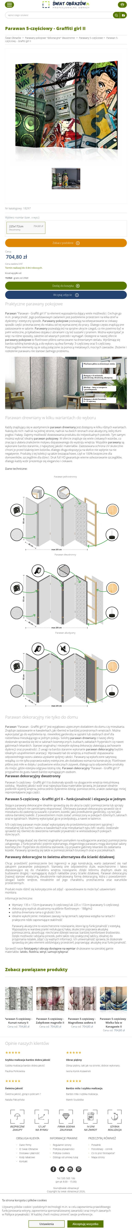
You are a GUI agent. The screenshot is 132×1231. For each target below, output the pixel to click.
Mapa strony (98, 1157)
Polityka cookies (61, 1153)
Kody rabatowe (27, 1157)
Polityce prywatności (17, 1214)
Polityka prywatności (63, 1149)
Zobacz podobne (63, 243)
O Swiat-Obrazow (28, 1149)
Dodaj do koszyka (63, 286)
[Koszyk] (122, 5)
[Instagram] (70, 1170)
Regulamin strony (62, 1144)
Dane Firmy (25, 1144)
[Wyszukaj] (116, 15)
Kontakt (23, 1161)
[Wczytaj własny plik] (123, 15)
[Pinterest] (79, 1170)
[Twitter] (62, 1170)
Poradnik (96, 1144)
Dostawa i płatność (29, 1153)
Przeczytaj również (102, 1138)
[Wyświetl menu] (9, 5)
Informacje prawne (64, 1138)
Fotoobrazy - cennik (101, 1149)
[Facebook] (53, 1170)
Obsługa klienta (27, 1138)
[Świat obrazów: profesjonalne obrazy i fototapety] (66, 4)
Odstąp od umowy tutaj (65, 1157)
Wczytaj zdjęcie (63, 295)
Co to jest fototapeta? (103, 1153)
